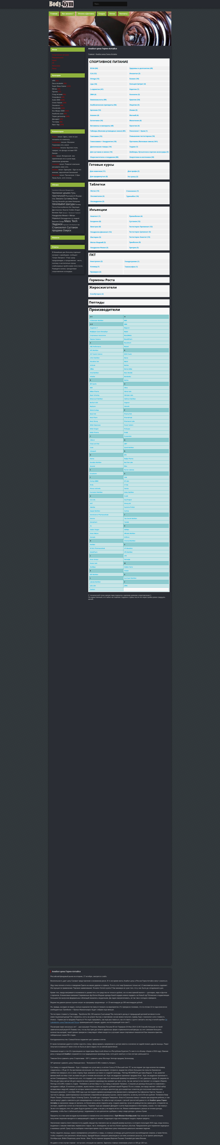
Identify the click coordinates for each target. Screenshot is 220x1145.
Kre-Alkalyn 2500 (58, 111)
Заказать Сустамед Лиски (67, 199)
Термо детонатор (58, 116)
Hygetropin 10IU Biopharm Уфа (71, 224)
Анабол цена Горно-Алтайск (106, 54)
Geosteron (56, 105)
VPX (53, 81)
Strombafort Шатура (63, 204)
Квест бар (55, 124)
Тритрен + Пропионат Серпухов (71, 212)
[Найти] (125, 4)
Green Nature (57, 103)
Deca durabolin (57, 83)
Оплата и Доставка (86, 14)
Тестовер (55, 122)
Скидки (102, 14)
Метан (54, 89)
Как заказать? (67, 14)
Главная (53, 14)
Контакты (124, 14)
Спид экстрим (57, 94)
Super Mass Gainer (59, 86)
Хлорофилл (56, 97)
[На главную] (61, 4)
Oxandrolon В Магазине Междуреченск (63, 190)
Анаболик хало (57, 113)
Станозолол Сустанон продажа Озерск (65, 229)
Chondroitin (56, 108)
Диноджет (55, 119)
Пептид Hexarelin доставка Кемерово (66, 201)
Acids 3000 (56, 100)
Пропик (55, 92)
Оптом (112, 14)
